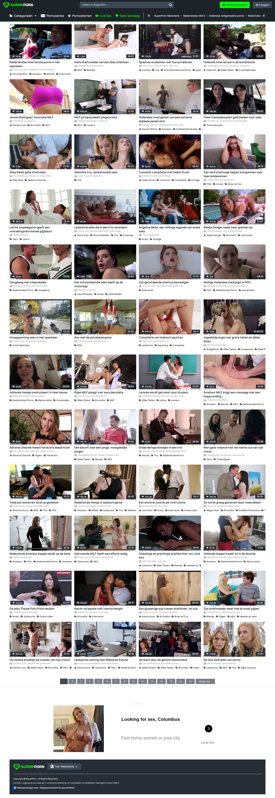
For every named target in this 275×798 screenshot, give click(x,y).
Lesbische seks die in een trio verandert (100, 227)
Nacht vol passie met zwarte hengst (98, 609)
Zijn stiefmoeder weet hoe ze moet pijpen (231, 609)
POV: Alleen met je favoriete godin (31, 506)
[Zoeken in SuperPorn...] (170, 5)
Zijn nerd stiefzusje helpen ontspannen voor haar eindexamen (233, 174)
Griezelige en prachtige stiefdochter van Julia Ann (169, 556)
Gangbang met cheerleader (28, 282)
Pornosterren (82, 16)
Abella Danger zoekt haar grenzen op (228, 227)
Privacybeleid (74, 782)
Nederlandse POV (22, 557)
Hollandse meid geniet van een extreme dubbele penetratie (165, 119)
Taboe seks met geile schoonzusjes (226, 455)
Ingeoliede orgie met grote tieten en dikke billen (232, 339)
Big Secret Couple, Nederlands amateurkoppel (229, 557)
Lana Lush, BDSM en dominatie (94, 506)
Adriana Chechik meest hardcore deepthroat (40, 447)
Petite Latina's (21, 235)
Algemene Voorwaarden (33, 782)
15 (190, 681)
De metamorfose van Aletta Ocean (160, 663)
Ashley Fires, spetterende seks (223, 612)
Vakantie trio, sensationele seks (95, 172)
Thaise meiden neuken (25, 612)
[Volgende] (263, 15)
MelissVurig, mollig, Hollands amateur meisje (229, 286)
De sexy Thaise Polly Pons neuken (32, 609)
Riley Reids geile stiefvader (28, 172)
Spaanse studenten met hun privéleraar (165, 62)
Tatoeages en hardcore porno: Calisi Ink (228, 66)
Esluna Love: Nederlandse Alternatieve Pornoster (99, 663)
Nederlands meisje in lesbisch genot (98, 502)
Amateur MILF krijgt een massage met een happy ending (232, 394)
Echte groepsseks (217, 345)
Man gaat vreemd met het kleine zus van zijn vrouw (233, 449)
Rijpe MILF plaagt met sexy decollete (98, 392)
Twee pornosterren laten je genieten (34, 502)
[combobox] (127, 5)
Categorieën (23, 16)
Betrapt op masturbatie (90, 66)
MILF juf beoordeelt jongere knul (95, 117)
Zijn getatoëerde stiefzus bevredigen (164, 282)
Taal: (64, 766)
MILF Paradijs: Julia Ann (154, 561)
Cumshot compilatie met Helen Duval (164, 172)
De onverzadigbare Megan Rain (223, 506)
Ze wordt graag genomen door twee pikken (232, 502)
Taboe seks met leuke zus (220, 180)
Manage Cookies (104, 782)
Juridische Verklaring (56, 782)
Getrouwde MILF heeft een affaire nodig (100, 554)
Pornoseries (55, 16)
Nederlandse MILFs (194, 15)
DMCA (116, 782)
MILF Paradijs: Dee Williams (221, 663)
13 (171, 681)
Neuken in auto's (87, 290)
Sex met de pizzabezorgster (93, 337)
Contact (17, 782)
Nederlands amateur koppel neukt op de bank (40, 554)
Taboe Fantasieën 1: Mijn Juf (93, 121)
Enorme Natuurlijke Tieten (92, 396)
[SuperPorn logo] (18, 5)
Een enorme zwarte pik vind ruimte (162, 502)
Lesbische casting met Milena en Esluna (101, 660)
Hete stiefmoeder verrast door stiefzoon (101, 62)
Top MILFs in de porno (24, 121)
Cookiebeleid (88, 782)
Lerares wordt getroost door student (163, 392)
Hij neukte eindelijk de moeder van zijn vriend (40, 660)
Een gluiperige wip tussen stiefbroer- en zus (168, 609)
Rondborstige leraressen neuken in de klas (164, 396)
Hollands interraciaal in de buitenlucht (229, 62)
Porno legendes (150, 235)
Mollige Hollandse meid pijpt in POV (227, 282)
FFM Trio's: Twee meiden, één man (160, 66)
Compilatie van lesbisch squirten (161, 337)
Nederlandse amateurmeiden (29, 396)
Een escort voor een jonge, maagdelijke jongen (100, 449)
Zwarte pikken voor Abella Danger (225, 231)
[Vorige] (149, 15)
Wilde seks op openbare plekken (30, 341)
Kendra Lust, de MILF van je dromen (32, 663)
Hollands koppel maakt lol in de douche (230, 554)
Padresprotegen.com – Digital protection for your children (46, 787)
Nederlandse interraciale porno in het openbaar (35, 64)
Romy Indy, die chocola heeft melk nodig (99, 231)
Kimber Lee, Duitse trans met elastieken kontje (229, 121)
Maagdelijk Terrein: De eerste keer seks (98, 455)
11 (152, 681)
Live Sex (106, 16)
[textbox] (123, 5)
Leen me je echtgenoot (90, 176)
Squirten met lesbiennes (155, 341)
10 (142, 681)
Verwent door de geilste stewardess (163, 660)
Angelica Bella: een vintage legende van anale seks (169, 229)
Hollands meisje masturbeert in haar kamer (39, 392)
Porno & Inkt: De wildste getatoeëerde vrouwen (164, 286)
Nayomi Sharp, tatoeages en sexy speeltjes (164, 125)
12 (161, 681)
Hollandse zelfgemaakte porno (226, 15)
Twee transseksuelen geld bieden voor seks (233, 117)
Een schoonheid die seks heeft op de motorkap (98, 284)
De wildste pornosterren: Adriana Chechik (35, 451)
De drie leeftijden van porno (222, 660)
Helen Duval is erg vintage (156, 176)
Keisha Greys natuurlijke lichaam (160, 612)
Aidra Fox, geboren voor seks (93, 612)
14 (180, 681)
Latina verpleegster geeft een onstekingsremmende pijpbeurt (31, 229)
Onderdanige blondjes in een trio (160, 447)
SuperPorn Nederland (166, 15)
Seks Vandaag (130, 16)
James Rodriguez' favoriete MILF (31, 117)
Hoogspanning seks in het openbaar (33, 337)
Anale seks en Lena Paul (155, 506)
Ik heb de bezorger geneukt (92, 341)
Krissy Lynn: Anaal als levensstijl (95, 557)
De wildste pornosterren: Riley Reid (32, 176)
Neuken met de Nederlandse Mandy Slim (164, 451)
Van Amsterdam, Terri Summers (30, 286)
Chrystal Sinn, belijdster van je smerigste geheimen (35, 70)
